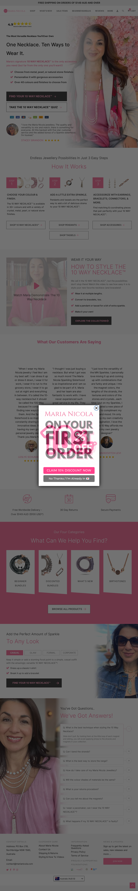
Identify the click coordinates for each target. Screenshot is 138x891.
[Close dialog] (96, 408)
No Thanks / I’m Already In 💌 (69, 478)
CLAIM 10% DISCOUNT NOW (69, 470)
